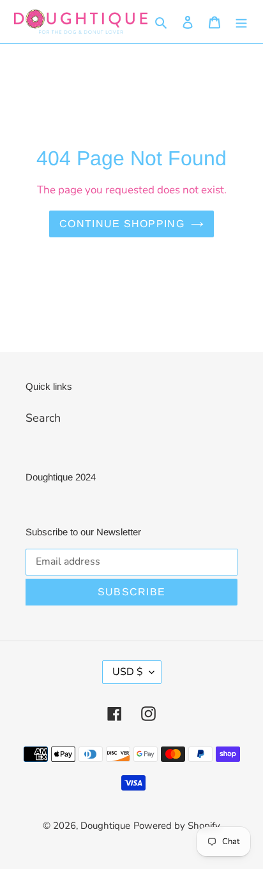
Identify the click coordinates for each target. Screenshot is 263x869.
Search (43, 418)
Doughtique (105, 825)
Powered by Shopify (176, 825)
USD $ (127, 672)
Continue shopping (121, 223)
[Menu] (241, 21)
